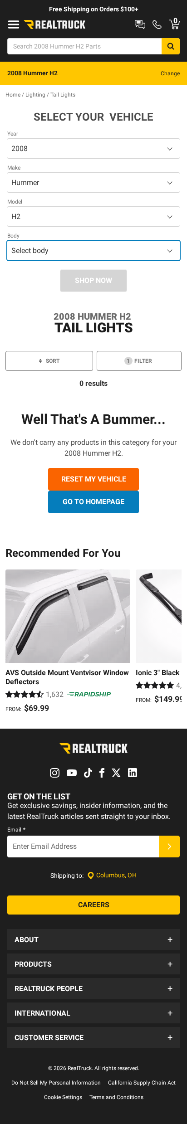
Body (13, 236)
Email (16, 830)
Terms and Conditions (116, 1097)
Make (13, 168)
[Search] (171, 46)
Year (12, 134)
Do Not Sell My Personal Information (56, 1083)
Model (14, 202)
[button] (93, 939)
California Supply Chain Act (142, 1083)
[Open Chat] (140, 24)
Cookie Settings (63, 1097)
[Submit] (169, 846)
